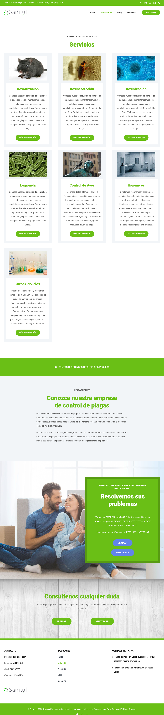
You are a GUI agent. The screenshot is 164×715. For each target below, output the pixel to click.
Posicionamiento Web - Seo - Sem (107, 709)
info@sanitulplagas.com (54, 3)
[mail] (154, 3)
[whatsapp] (150, 3)
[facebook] (141, 3)
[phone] (159, 3)
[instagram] (146, 3)
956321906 (30, 3)
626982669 (40, 3)
